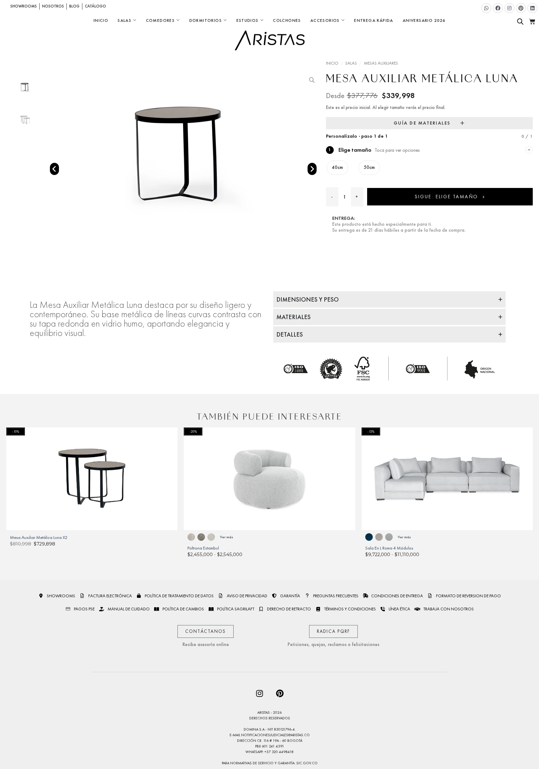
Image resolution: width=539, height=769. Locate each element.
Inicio (101, 20)
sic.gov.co (307, 763)
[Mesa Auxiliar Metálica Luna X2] (91, 478)
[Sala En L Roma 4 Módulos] (447, 478)
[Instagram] (509, 8)
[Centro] (182, 155)
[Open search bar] (520, 21)
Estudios (247, 20)
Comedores (160, 20)
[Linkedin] (532, 8)
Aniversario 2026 (424, 20)
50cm (369, 167)
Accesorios (325, 20)
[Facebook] (498, 8)
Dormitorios (205, 20)
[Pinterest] (521, 8)
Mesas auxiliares (381, 63)
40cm (337, 167)
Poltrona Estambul (203, 548)
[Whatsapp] (486, 8)
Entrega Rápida (373, 20)
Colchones (287, 20)
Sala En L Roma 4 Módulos (389, 548)
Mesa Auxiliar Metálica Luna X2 (38, 537)
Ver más (226, 537)
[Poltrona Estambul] (269, 478)
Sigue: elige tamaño (447, 196)
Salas (124, 20)
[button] (54, 169)
